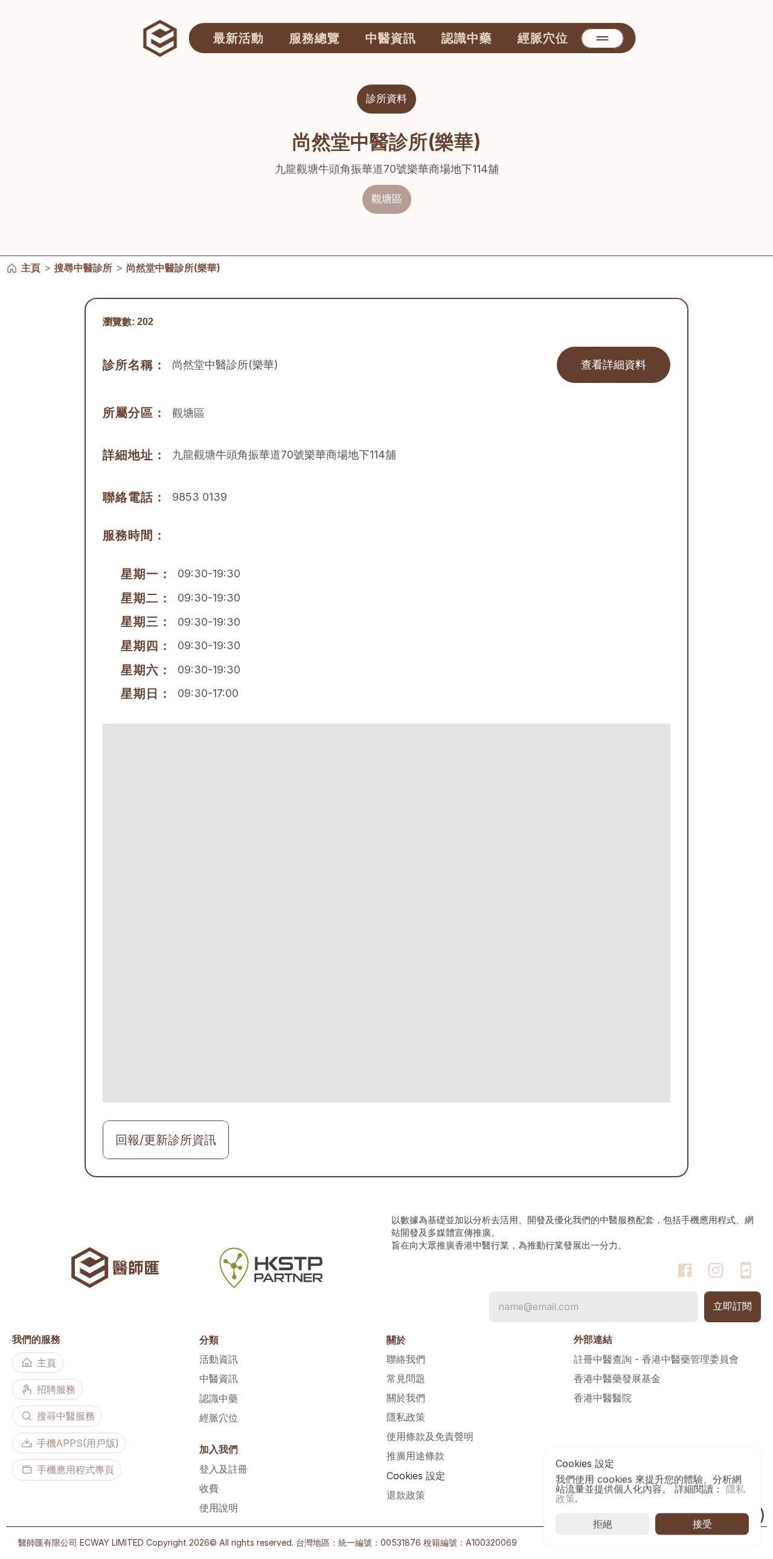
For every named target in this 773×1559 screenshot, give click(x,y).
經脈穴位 (218, 1418)
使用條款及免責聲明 (429, 1436)
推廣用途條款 (415, 1456)
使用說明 (218, 1508)
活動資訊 (218, 1359)
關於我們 (405, 1398)
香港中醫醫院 (603, 1398)
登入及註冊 (223, 1469)
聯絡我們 (405, 1359)
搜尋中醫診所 (83, 267)
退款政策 (405, 1495)
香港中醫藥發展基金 (617, 1378)
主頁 (30, 267)
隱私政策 (405, 1417)
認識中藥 (218, 1398)
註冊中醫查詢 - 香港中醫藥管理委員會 (656, 1359)
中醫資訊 (218, 1378)
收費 (209, 1488)
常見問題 (405, 1378)
